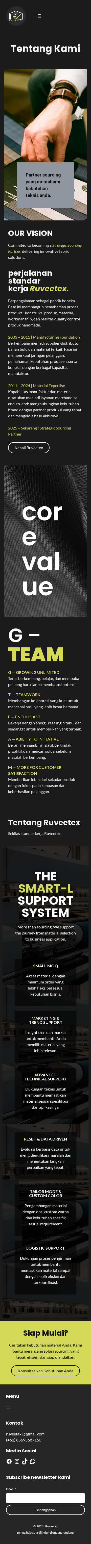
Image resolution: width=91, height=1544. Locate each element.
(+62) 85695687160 (23, 1439)
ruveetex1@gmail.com (25, 1433)
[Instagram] (17, 1461)
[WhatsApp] (33, 1461)
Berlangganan (46, 1510)
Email (11, 1489)
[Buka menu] (39, 16)
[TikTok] (25, 1461)
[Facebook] (9, 1461)
